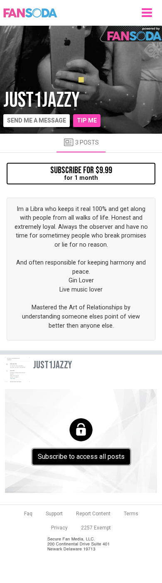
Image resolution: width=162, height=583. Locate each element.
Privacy (59, 528)
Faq (28, 514)
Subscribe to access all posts (81, 457)
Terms (131, 514)
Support (54, 514)
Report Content (93, 514)
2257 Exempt (96, 528)
